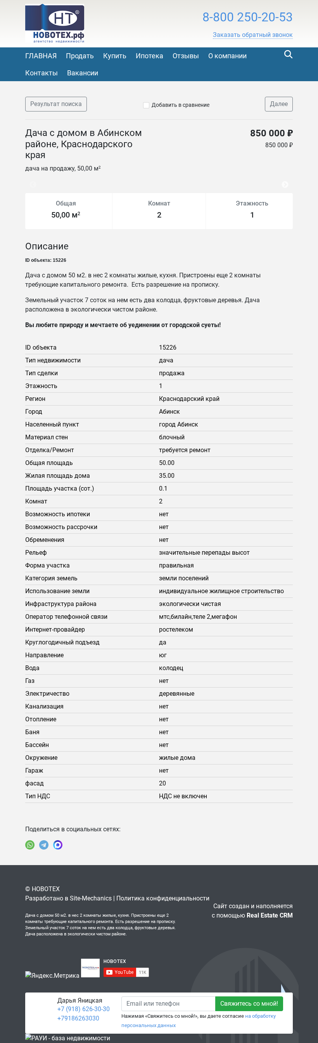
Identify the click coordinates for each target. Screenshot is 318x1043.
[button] (253, 35)
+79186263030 (78, 1018)
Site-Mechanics (91, 898)
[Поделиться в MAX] (57, 845)
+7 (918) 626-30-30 (83, 1009)
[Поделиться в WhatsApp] (30, 845)
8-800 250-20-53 (247, 17)
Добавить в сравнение (180, 105)
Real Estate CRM (270, 915)
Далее (279, 104)
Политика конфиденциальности (162, 898)
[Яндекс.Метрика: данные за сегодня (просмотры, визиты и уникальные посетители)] (52, 975)
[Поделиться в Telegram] (43, 845)
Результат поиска (56, 104)
